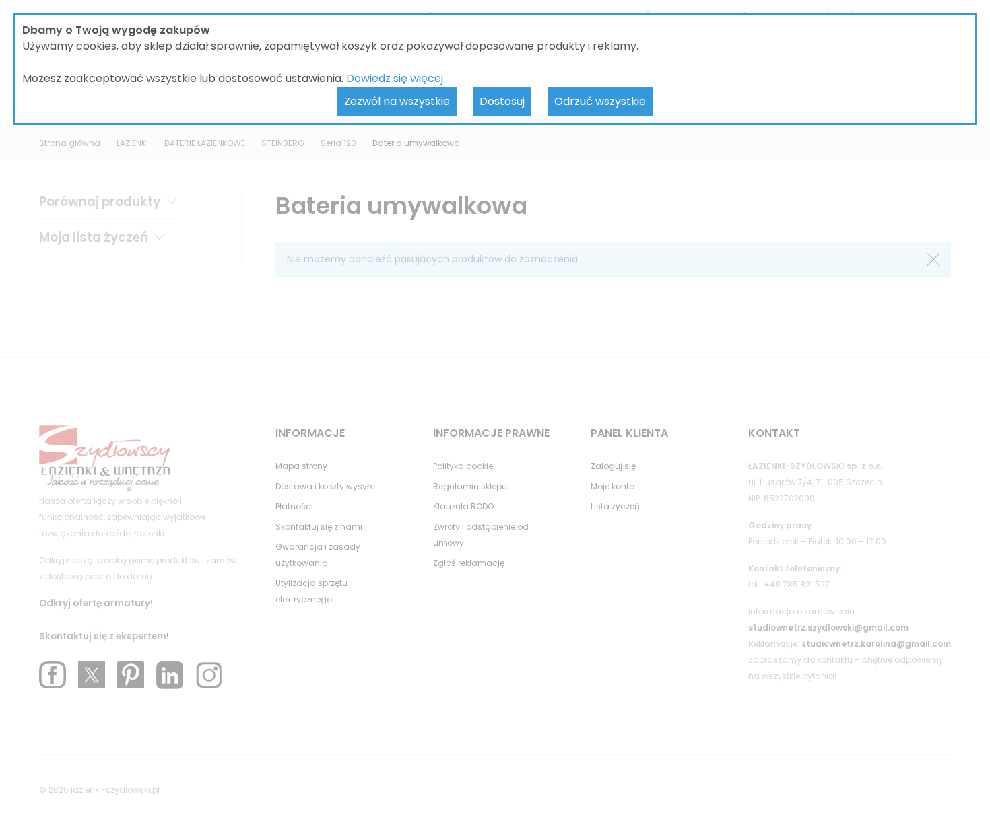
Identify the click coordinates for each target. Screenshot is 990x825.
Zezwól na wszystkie (397, 101)
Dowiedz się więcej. (395, 78)
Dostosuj (502, 101)
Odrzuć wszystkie (600, 101)
